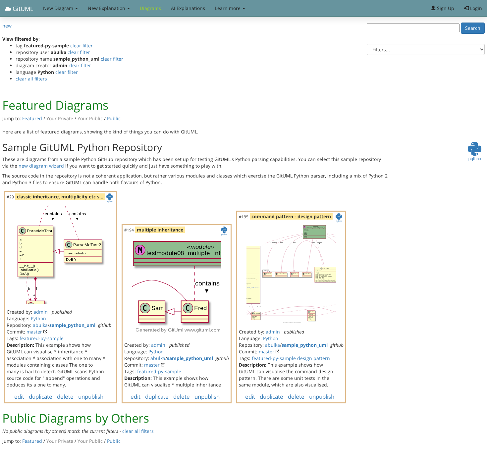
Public (114, 118)
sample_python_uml (72, 325)
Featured (32, 118)
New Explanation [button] (107, 8)
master (34, 332)
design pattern (313, 358)
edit (19, 396)
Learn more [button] (228, 8)
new (7, 26)
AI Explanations (188, 8)
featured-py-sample (42, 338)
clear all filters (31, 79)
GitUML (22, 9)
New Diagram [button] (59, 8)
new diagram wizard (41, 166)
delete (65, 396)
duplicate (40, 396)
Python (38, 318)
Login (475, 8)
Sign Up (445, 8)
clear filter (81, 45)
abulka (40, 325)
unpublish (90, 396)
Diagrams (150, 8)
